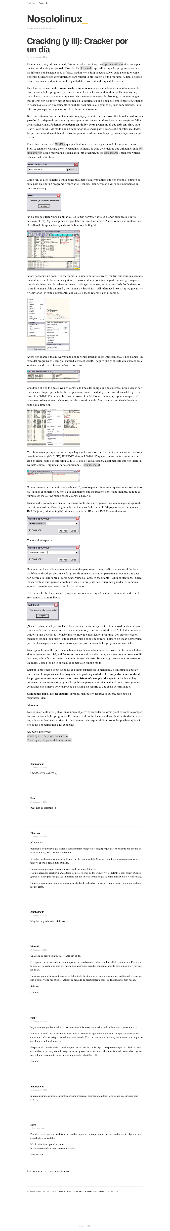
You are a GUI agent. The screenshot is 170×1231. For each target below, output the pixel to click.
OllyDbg (60, 144)
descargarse (111, 152)
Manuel (34, 946)
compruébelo (91, 465)
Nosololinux (57, 19)
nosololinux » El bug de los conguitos (81, 1191)
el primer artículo (112, 64)
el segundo (86, 68)
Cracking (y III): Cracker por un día (77, 45)
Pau (32, 798)
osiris (33, 1125)
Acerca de (43, 2)
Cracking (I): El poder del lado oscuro (49, 740)
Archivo (31, 2)
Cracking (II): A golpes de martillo (47, 736)
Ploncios (35, 833)
